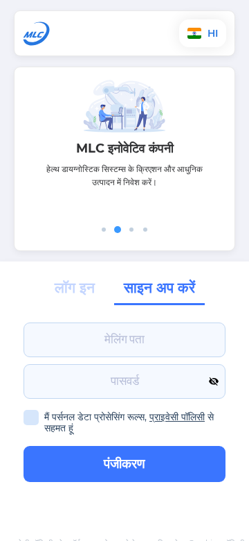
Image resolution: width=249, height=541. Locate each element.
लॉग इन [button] (75, 287)
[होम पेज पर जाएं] (78, 34)
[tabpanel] (124, 146)
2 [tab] (117, 230)
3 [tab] (131, 230)
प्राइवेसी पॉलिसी (177, 417)
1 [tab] (104, 230)
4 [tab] (145, 230)
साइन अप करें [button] (159, 287)
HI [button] (211, 33)
